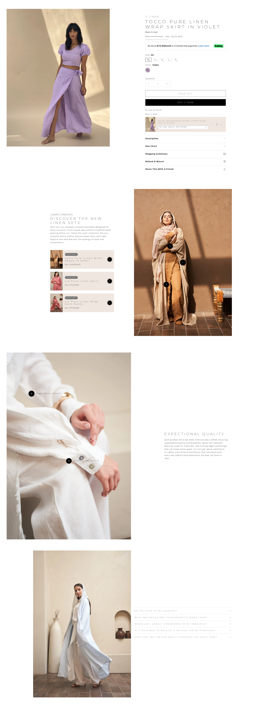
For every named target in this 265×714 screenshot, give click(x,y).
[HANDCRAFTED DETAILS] (69, 461)
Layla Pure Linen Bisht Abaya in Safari (84, 259)
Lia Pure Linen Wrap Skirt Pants (82, 303)
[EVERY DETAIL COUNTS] (31, 393)
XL (177, 60)
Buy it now (185, 102)
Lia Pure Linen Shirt (82, 281)
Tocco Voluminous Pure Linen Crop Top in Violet (181, 122)
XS (149, 60)
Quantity (150, 78)
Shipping (148, 39)
